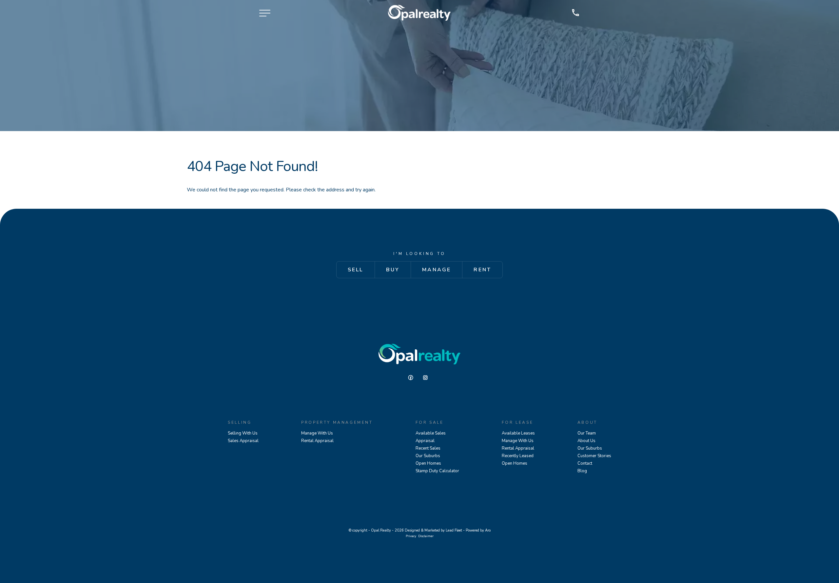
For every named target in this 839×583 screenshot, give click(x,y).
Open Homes (428, 463)
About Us (586, 441)
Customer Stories (594, 456)
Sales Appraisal (243, 441)
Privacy (411, 536)
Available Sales (431, 433)
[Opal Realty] (419, 13)
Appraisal (425, 441)
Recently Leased (518, 456)
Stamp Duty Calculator (437, 471)
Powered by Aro (478, 530)
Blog (582, 471)
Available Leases (518, 433)
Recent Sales (428, 448)
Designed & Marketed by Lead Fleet (433, 530)
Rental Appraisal (317, 441)
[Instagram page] (427, 377)
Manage (436, 269)
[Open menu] (265, 13)
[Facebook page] (413, 377)
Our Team (586, 433)
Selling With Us (243, 433)
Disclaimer (426, 536)
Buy (393, 269)
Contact (584, 463)
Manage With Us (317, 433)
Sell (355, 269)
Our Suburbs (428, 456)
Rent (482, 269)
